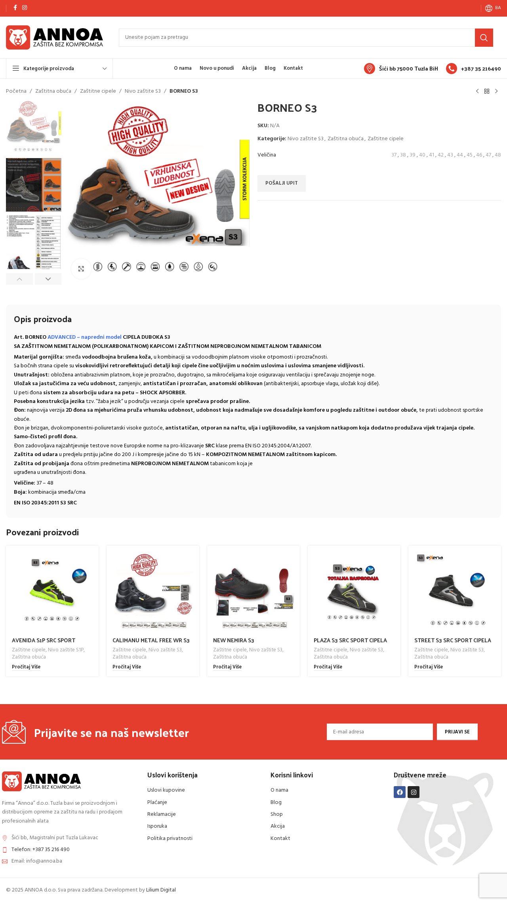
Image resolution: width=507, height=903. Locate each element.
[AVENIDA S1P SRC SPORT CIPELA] (52, 592)
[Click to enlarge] (81, 269)
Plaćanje (157, 802)
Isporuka (157, 826)
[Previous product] (477, 91)
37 (393, 155)
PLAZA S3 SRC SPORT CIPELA (350, 640)
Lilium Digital (161, 890)
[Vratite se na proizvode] (487, 91)
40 (422, 155)
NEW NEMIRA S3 (233, 640)
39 (413, 155)
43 (450, 155)
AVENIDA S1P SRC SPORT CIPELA (43, 644)
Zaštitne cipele (98, 91)
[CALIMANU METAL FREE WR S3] (152, 592)
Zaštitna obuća (53, 91)
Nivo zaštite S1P (66, 650)
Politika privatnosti (170, 838)
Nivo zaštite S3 (143, 91)
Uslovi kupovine (166, 790)
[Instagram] (413, 792)
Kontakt (280, 838)
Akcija (278, 826)
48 (498, 155)
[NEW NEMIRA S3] (253, 592)
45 (470, 155)
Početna (16, 91)
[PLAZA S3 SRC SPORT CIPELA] (354, 592)
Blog (276, 802)
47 (488, 155)
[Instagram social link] (24, 8)
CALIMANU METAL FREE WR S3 (151, 640)
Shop (277, 814)
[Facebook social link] (15, 8)
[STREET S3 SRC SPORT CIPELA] (454, 592)
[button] (19, 279)
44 (460, 155)
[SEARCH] (484, 38)
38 (403, 155)
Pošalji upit (281, 183)
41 (431, 155)
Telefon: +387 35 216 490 (40, 849)
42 (441, 155)
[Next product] (496, 91)
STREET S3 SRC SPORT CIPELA (452, 640)
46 (479, 155)
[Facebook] (400, 792)
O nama (279, 790)
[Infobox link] (401, 68)
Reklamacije (161, 814)
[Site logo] (54, 37)
